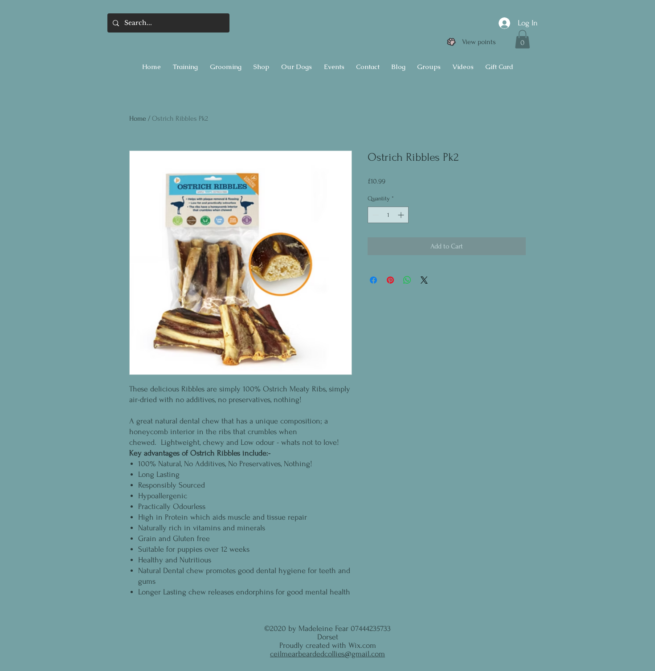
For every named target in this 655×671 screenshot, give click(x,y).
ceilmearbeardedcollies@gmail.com (327, 654)
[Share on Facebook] (373, 280)
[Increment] (401, 215)
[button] (522, 39)
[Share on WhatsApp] (407, 280)
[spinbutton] (388, 215)
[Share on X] (424, 280)
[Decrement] (374, 215)
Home (137, 118)
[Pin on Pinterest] (390, 280)
